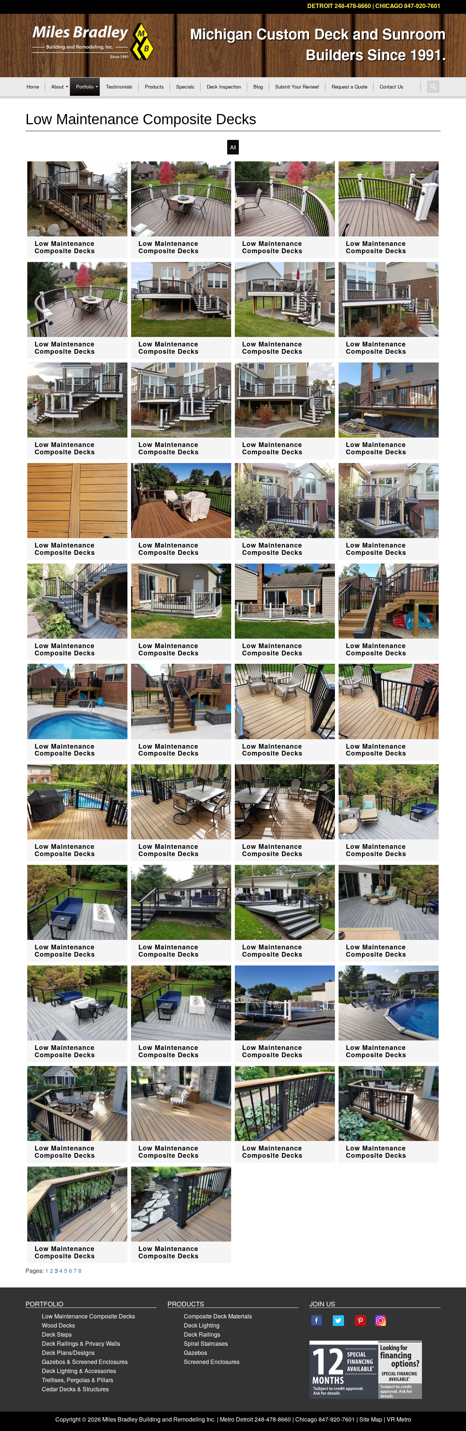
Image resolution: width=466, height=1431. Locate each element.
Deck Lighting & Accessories (79, 1371)
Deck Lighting (202, 1325)
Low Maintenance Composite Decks (88, 1316)
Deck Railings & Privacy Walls (81, 1343)
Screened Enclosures (212, 1361)
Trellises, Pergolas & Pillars (77, 1380)
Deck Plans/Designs (68, 1352)
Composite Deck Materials (218, 1316)
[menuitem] (32, 87)
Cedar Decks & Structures (75, 1389)
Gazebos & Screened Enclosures (85, 1361)
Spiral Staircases (206, 1343)
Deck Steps (57, 1334)
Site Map (370, 1419)
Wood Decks (58, 1325)
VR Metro (399, 1419)
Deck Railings (202, 1334)
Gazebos (195, 1352)
